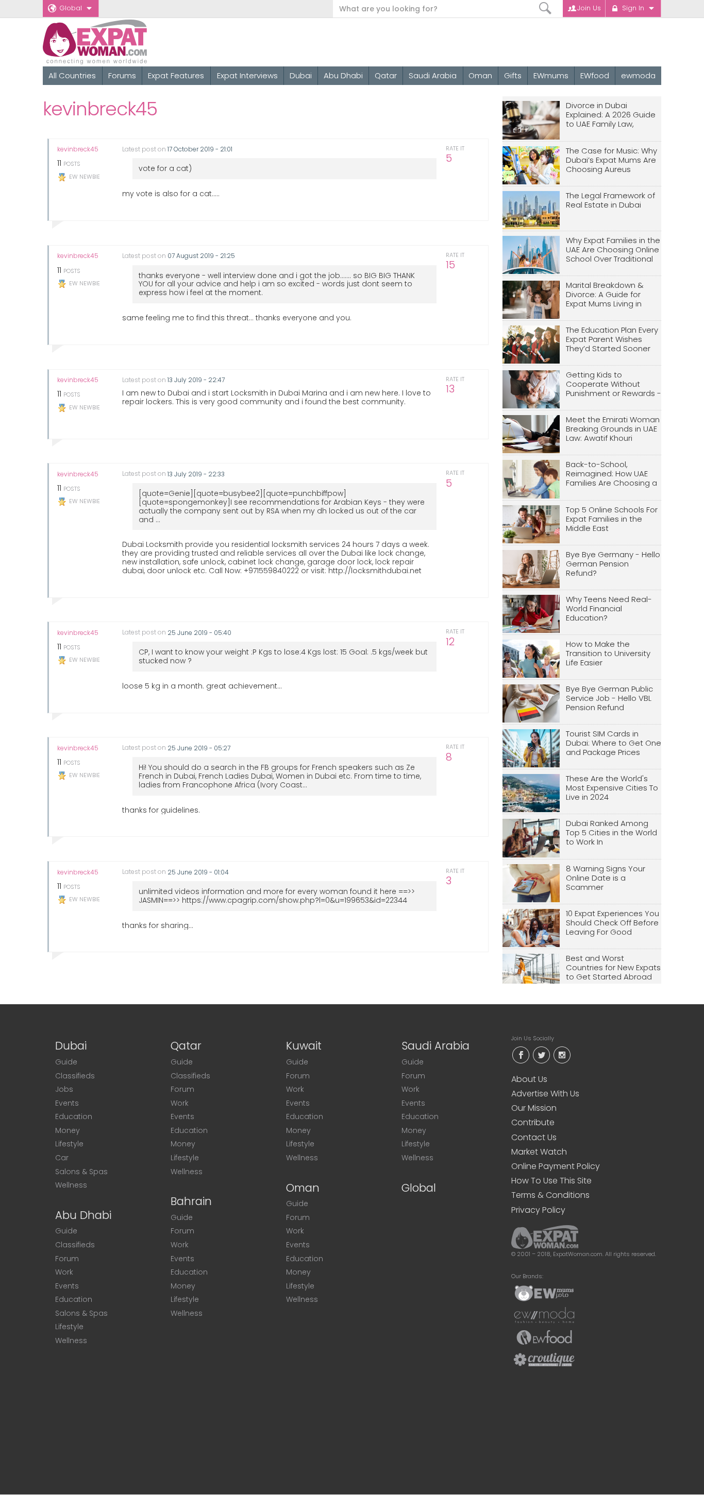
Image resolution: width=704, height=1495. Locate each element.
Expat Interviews (247, 75)
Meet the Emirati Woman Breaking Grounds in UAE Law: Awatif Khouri (613, 429)
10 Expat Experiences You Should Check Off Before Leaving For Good (612, 923)
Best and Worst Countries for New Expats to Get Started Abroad (613, 968)
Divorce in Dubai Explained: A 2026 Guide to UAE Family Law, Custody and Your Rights (613, 115)
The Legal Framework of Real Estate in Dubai (610, 200)
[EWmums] (544, 1292)
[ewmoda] (544, 1315)
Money (67, 1130)
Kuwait (304, 1045)
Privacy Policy (538, 1210)
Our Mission (534, 1108)
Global (70, 8)
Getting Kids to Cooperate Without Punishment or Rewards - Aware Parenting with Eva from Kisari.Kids (613, 384)
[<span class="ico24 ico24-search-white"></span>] (545, 8)
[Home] (132, 42)
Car (62, 1158)
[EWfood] (544, 1337)
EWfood (594, 75)
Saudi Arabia (433, 75)
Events (67, 1103)
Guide (66, 1062)
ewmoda (638, 75)
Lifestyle (69, 1144)
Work (64, 1272)
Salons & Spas (81, 1171)
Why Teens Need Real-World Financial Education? (609, 609)
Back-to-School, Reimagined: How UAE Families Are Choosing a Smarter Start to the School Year (611, 474)
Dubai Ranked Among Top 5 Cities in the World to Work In (611, 833)
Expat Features (176, 75)
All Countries (72, 75)
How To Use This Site (551, 1181)
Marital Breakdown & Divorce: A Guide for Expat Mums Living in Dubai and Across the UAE (607, 295)
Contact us (534, 1137)
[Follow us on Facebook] (520, 1054)
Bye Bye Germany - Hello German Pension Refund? (613, 564)
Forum (67, 1258)
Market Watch (539, 1152)
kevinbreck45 (77, 149)
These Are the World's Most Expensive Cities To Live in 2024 (612, 788)
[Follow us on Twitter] (541, 1054)
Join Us (589, 8)
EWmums (550, 75)
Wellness (71, 1185)
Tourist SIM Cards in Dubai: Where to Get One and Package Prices (613, 743)
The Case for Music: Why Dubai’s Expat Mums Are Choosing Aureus (611, 160)
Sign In (633, 8)
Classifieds (75, 1076)
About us (529, 1079)
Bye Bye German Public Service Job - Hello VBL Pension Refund (609, 698)
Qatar (386, 75)
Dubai (301, 75)
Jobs (64, 1089)
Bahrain (191, 1201)
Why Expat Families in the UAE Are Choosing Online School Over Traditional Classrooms (613, 250)
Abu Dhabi (343, 75)
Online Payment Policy (555, 1166)
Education (73, 1116)
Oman (480, 75)
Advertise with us (545, 1093)
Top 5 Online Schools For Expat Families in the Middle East (612, 519)
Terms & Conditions (550, 1195)
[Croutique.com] (544, 1359)
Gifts (513, 75)
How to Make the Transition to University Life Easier (608, 654)
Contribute (533, 1122)
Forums (122, 75)
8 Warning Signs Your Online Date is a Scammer (605, 878)
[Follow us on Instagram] (561, 1054)
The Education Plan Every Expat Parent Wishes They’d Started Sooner (612, 339)
